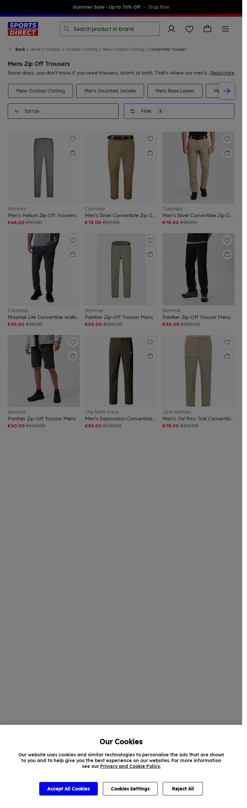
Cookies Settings (130, 789)
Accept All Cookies (68, 789)
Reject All (183, 789)
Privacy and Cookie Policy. (130, 766)
